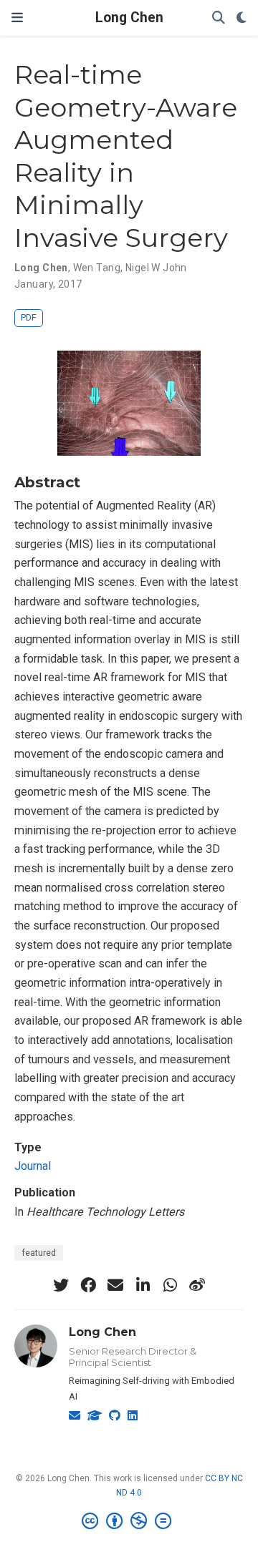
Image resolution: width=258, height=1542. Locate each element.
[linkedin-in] (142, 1285)
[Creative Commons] (129, 1521)
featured (39, 1253)
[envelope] (115, 1285)
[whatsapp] (170, 1285)
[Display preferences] (241, 18)
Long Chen (129, 17)
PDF (29, 317)
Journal (32, 1166)
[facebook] (88, 1285)
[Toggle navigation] (17, 17)
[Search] (218, 18)
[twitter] (61, 1285)
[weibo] (197, 1285)
